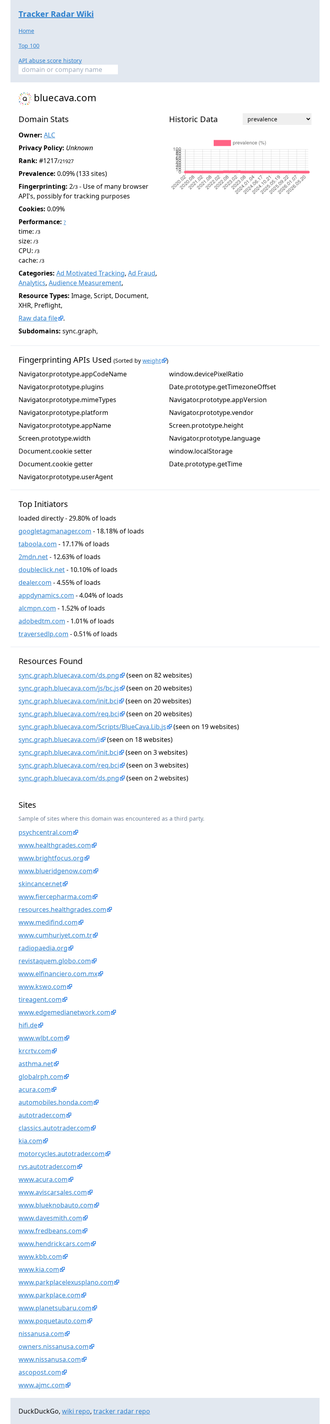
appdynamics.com (46, 595)
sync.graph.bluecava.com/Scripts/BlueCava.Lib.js (92, 726)
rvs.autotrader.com (47, 1166)
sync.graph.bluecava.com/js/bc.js (69, 688)
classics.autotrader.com (54, 1128)
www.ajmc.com (42, 1385)
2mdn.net (33, 556)
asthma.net (36, 1063)
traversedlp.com (43, 633)
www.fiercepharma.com (55, 896)
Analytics (32, 282)
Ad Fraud (141, 273)
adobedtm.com (42, 621)
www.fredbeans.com (50, 1230)
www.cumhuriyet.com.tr (55, 935)
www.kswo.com (42, 986)
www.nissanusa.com (50, 1359)
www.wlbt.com (41, 1038)
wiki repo (76, 1411)
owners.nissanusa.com (54, 1346)
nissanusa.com (41, 1333)
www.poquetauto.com (53, 1320)
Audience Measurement (85, 282)
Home (26, 31)
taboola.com (38, 543)
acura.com (35, 1089)
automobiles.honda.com (56, 1102)
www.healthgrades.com (55, 845)
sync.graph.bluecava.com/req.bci (69, 713)
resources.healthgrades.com (62, 909)
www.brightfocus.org (51, 858)
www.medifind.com (48, 922)
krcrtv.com (35, 1050)
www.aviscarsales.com (53, 1192)
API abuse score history (50, 60)
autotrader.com (42, 1115)
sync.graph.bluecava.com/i (59, 739)
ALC (49, 135)
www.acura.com (43, 1179)
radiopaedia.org (43, 948)
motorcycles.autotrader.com (62, 1153)
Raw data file (38, 318)
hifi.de (28, 1025)
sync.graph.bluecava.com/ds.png (69, 675)
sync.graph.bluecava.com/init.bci (68, 701)
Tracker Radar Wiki (56, 13)
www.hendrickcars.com (54, 1243)
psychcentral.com (45, 832)
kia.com (30, 1140)
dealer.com (35, 582)
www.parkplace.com (49, 1295)
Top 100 (29, 45)
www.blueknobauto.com (56, 1205)
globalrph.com (41, 1076)
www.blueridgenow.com (56, 870)
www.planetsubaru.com (55, 1307)
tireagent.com (40, 999)
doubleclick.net (42, 569)
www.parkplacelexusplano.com (66, 1282)
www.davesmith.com (50, 1218)
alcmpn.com (37, 608)
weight (151, 360)
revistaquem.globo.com (55, 960)
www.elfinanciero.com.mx (58, 973)
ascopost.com (40, 1372)
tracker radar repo (121, 1411)
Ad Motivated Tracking (90, 273)
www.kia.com (39, 1269)
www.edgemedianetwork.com (64, 1012)
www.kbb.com (40, 1256)
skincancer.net (40, 883)
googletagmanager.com (55, 531)
